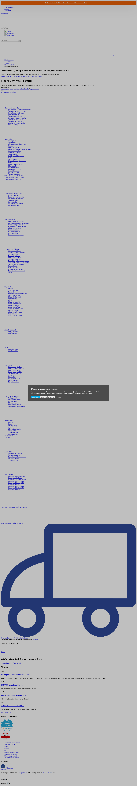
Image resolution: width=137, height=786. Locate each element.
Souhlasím (35, 397)
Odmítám (59, 397)
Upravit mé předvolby (48, 397)
